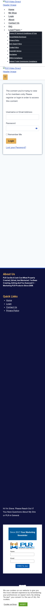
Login (11, 16)
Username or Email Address (19, 112)
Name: (12, 551)
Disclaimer (13, 54)
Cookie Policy (14, 47)
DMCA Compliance (15, 58)
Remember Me (15, 134)
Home (11, 9)
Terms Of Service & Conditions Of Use (23, 33)
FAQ (10, 26)
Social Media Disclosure (17, 37)
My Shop (12, 13)
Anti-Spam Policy (15, 44)
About (11, 19)
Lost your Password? (16, 147)
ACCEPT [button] (23, 604)
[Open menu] (5, 77)
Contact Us (13, 23)
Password (11, 123)
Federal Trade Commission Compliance (23, 61)
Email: (12, 558)
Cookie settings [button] (10, 604)
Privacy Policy (14, 40)
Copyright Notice (15, 51)
